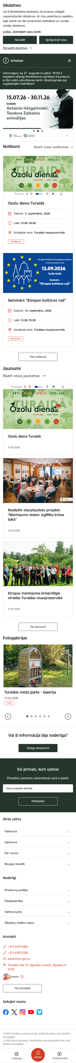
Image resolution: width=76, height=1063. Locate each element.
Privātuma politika (16, 890)
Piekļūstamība (14, 901)
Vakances (11, 831)
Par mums (11, 853)
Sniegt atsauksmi (38, 748)
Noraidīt (20, 40)
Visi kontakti (22, 988)
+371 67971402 (18, 947)
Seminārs (16, 338)
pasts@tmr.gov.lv (19, 959)
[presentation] (8, 717)
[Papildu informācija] (21, 976)
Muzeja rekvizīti (15, 864)
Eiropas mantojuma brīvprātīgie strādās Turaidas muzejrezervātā (35, 595)
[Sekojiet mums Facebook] (6, 1012)
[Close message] (69, 60)
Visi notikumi (38, 357)
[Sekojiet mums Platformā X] (14, 1012)
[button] (27, 716)
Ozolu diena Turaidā (26, 203)
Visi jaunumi (38, 627)
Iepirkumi (11, 842)
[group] (38, 109)
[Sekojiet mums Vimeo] (39, 1012)
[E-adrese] (11, 976)
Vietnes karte (13, 912)
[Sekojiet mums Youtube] (31, 1012)
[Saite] (38, 136)
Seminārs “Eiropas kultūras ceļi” (37, 300)
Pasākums (16, 241)
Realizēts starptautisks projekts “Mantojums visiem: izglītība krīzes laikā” (36, 515)
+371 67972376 (18, 953)
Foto (9, 702)
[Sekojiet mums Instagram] (23, 1012)
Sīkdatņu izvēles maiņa (19, 923)
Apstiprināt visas (56, 40)
